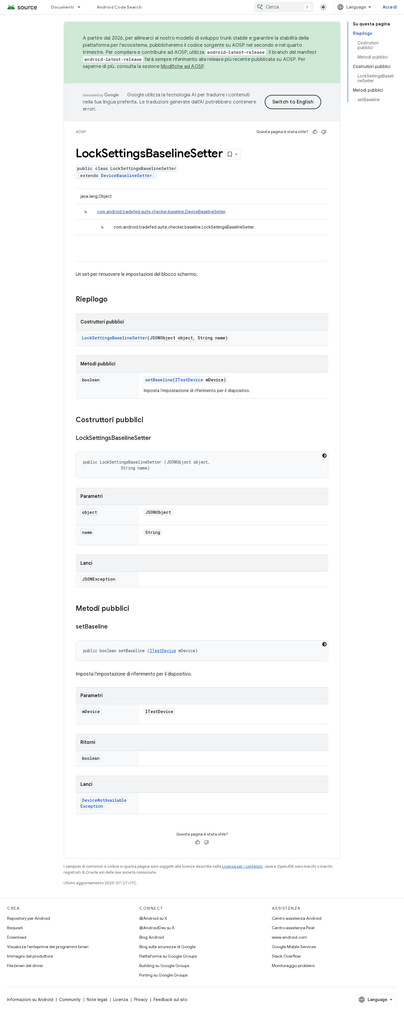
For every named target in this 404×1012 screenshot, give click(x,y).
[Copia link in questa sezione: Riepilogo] (113, 299)
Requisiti (15, 927)
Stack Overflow (286, 956)
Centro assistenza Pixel (293, 927)
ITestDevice (189, 380)
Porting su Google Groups (163, 975)
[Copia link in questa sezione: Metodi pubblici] (135, 609)
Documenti (62, 7)
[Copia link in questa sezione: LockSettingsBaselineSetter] (157, 438)
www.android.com (289, 937)
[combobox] (283, 7)
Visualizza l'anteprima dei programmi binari (47, 946)
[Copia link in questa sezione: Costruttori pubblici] (149, 420)
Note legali (97, 999)
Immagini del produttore (30, 956)
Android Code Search (119, 7)
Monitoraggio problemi (293, 965)
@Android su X (153, 918)
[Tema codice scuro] (324, 455)
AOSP (81, 131)
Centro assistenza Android (296, 918)
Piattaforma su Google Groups (168, 956)
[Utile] (315, 131)
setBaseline (159, 380)
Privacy (141, 999)
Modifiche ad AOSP (182, 66)
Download (16, 937)
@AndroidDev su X (156, 927)
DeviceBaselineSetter (126, 175)
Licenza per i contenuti (242, 866)
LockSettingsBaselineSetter (114, 338)
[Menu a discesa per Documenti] (82, 7)
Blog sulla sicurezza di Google (167, 946)
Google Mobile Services (294, 946)
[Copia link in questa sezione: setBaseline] (113, 627)
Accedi (390, 7)
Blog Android (151, 937)
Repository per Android (28, 918)
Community (70, 999)
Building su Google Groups (164, 965)
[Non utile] (323, 131)
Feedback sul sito (170, 999)
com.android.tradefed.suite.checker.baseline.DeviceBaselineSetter (161, 211)
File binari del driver (25, 965)
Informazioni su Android (30, 999)
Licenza (120, 999)
